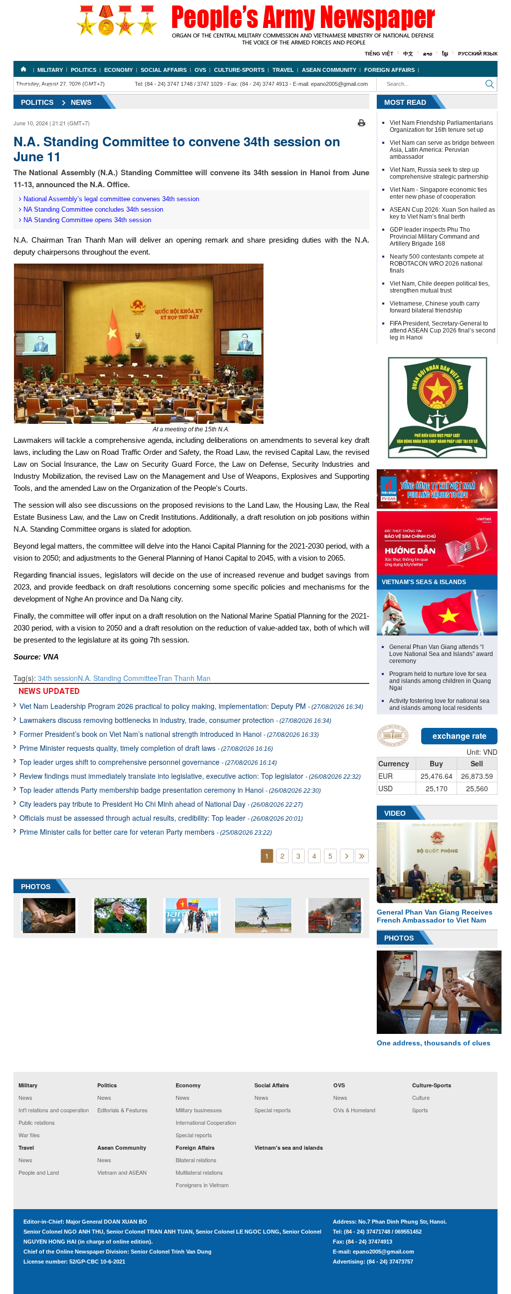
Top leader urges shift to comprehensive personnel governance (148, 762)
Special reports (194, 1135)
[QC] (437, 487)
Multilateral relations (199, 1172)
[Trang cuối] (362, 856)
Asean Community (329, 70)
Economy (118, 70)
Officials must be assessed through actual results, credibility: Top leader (161, 818)
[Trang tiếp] (347, 856)
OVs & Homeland (354, 1110)
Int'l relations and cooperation (53, 1110)
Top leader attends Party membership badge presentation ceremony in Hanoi (170, 790)
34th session (58, 678)
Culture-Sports (239, 70)
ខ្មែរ (445, 53)
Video (395, 813)
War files (29, 1135)
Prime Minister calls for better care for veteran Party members (145, 832)
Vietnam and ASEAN (122, 1172)
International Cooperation (206, 1122)
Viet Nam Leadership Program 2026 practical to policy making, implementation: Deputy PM (191, 706)
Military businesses (199, 1110)
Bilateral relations (196, 1160)
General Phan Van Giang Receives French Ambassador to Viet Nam (435, 916)
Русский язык (478, 53)
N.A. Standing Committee (118, 678)
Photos (399, 938)
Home (23, 69)
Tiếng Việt (379, 53)
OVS (200, 70)
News (81, 102)
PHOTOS (35, 887)
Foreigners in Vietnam (202, 1185)
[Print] (361, 122)
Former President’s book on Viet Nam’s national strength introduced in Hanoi (169, 734)
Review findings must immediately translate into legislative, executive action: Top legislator (190, 776)
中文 (408, 53)
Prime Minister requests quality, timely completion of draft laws (146, 748)
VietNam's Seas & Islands (424, 582)
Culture (421, 1097)
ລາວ (427, 53)
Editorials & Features (122, 1110)
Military (50, 70)
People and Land (38, 1172)
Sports (420, 1110)
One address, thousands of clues (434, 1043)
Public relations (36, 1122)
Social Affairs (164, 70)
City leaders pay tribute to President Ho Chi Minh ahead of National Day (161, 804)
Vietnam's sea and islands (57, 87)
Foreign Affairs (389, 70)
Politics (83, 70)
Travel (283, 70)
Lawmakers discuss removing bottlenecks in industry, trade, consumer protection (175, 720)
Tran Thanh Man (184, 678)
